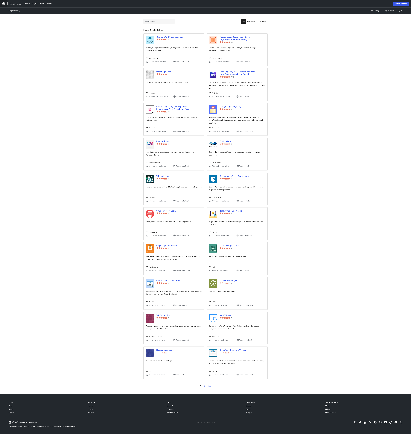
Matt (327, 406)
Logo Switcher (163, 141)
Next (209, 386)
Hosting (11, 409)
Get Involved (250, 402)
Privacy (11, 412)
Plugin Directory (14, 11)
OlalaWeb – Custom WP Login (233, 350)
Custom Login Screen (229, 245)
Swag (249, 412)
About (11, 402)
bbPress (329, 409)
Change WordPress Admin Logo (234, 176)
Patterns (91, 412)
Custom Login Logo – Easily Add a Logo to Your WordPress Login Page (172, 107)
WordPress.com (331, 402)
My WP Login (225, 315)
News (11, 406)
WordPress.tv (172, 412)
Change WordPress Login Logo (170, 37)
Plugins (90, 409)
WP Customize (163, 315)
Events (248, 406)
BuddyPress (330, 412)
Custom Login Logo (228, 141)
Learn (169, 402)
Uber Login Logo (163, 72)
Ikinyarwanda (33, 422)
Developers (171, 409)
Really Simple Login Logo (231, 211)
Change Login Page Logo (231, 106)
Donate (249, 409)
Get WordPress (401, 4)
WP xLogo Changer (228, 280)
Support (170, 406)
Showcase (91, 402)
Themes (91, 406)
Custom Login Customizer (168, 280)
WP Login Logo (163, 176)
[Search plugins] (172, 21)
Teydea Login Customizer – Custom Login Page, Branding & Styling (236, 38)
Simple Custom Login (166, 211)
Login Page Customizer (167, 245)
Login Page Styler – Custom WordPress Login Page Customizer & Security (237, 73)
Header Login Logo (165, 350)
